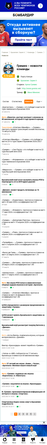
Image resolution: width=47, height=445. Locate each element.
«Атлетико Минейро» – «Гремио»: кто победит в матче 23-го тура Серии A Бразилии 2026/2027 (22, 140)
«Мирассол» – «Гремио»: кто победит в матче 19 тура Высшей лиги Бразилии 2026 (22, 171)
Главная (5, 52)
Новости (28, 101)
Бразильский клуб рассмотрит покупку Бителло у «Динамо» (23, 326)
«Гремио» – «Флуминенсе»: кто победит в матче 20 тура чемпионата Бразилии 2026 (23, 161)
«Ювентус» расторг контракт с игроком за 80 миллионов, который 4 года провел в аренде (22, 118)
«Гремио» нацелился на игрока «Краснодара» (22, 384)
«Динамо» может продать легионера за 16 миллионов (20, 191)
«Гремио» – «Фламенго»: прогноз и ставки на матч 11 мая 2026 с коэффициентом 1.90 (23, 211)
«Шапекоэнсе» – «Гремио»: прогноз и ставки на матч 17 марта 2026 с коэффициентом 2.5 (22, 274)
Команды (30, 52)
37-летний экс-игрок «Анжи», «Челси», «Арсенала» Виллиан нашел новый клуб (21, 365)
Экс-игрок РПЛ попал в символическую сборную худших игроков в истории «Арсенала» (22, 284)
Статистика (17, 101)
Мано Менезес (34, 92)
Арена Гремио (31, 84)
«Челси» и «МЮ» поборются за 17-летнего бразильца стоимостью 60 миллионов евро (20, 354)
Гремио (40, 52)
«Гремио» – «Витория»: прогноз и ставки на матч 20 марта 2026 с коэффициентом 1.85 (23, 264)
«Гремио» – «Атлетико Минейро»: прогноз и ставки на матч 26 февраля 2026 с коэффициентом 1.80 (20, 295)
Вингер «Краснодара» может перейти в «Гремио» (23, 345)
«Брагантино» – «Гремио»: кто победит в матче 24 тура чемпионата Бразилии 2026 (23, 108)
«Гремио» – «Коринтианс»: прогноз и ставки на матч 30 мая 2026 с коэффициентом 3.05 (22, 201)
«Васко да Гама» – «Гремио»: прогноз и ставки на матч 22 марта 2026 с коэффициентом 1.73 (23, 253)
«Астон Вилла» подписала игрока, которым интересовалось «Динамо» (23, 336)
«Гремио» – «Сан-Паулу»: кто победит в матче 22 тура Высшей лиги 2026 (22, 151)
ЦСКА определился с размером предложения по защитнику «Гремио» (23, 306)
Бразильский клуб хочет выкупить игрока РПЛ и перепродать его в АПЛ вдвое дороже (23, 181)
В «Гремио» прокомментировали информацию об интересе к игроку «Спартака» (23, 393)
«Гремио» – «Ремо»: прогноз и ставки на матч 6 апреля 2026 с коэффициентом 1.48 (22, 233)
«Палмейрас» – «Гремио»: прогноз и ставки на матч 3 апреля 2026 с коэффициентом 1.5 (21, 243)
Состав (6, 101)
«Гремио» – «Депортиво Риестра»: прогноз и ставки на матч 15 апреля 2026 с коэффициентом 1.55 (23, 222)
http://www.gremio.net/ (31, 88)
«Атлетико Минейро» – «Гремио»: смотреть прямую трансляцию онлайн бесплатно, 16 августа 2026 (23, 129)
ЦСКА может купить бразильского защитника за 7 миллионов (23, 316)
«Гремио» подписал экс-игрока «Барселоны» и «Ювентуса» (18, 375)
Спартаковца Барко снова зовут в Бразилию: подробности (21, 403)
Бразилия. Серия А (18, 52)
